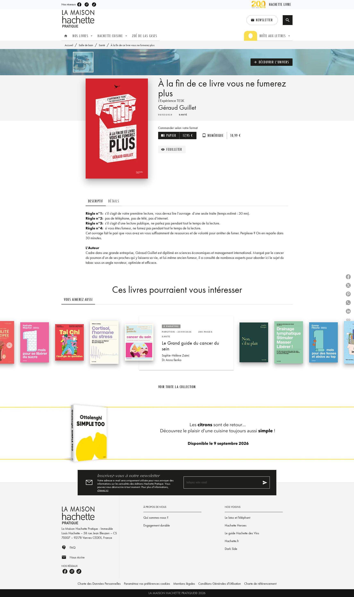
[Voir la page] (177, 434)
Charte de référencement (260, 583)
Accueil (69, 45)
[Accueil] (78, 18)
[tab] (65, 36)
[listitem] (79, 4)
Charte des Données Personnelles (99, 583)
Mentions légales (184, 583)
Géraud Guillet (177, 107)
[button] (262, 20)
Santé (102, 45)
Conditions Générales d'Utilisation (219, 583)
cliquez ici (102, 490)
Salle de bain (86, 45)
